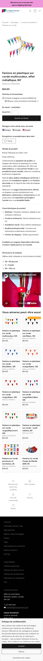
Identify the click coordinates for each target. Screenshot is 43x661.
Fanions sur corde (9, 25)
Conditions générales (12, 566)
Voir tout (7, 554)
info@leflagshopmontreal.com (17, 607)
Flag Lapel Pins (9, 530)
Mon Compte (30, 484)
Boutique (14, 22)
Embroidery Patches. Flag (13, 526)
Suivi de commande (13, 499)
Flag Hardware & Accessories (14, 546)
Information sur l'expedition (14, 578)
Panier (13, 508)
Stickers (7, 538)
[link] (21, 657)
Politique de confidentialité (14, 574)
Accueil (5, 22)
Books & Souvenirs (10, 550)
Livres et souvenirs (28, 22)
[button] (11, 11)
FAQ (5, 582)
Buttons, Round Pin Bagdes (14, 534)
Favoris (30, 498)
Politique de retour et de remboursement (15, 570)
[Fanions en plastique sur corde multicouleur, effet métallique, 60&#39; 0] (21, 48)
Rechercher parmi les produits (13, 487)
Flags (6, 542)
